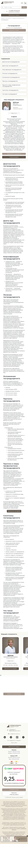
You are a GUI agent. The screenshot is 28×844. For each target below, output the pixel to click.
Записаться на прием (10, 668)
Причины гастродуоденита (10, 81)
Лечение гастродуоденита (9, 73)
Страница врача (14, 157)
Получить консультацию (14, 694)
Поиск (24, 7)
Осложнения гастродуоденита (11, 77)
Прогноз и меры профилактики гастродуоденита (11, 85)
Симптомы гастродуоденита (10, 90)
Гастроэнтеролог (18, 27)
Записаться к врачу (14, 15)
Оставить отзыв (14, 789)
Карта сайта (14, 742)
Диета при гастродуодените (10, 65)
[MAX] (17, 737)
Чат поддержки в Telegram (14, 740)
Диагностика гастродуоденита (11, 61)
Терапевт (15, 107)
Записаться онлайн (14, 30)
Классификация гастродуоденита (11, 69)
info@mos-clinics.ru (15, 733)
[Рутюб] (23, 737)
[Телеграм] (10, 737)
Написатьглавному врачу (14, 793)
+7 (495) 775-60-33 (14, 10)
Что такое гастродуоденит (9, 94)
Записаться (14, 511)
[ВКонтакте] (4, 737)
